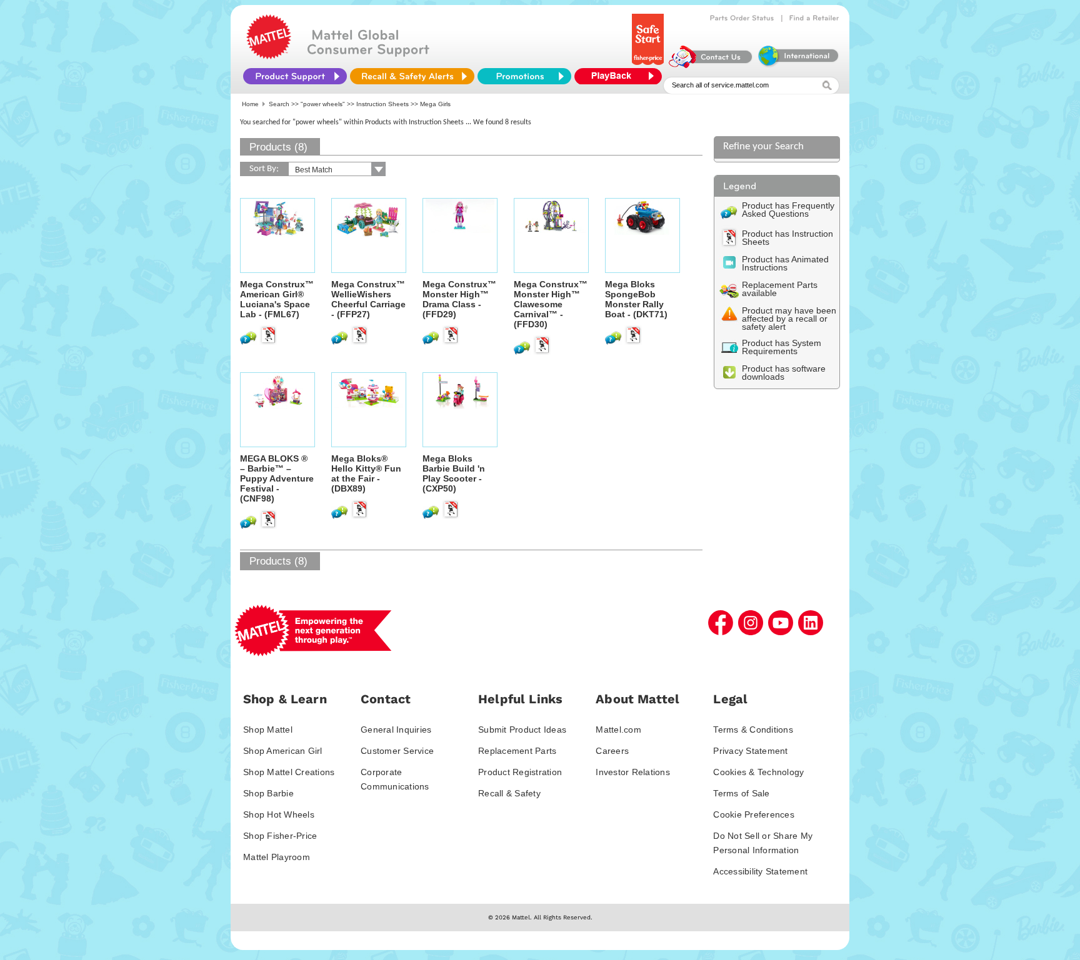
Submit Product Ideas (522, 730)
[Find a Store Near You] (814, 18)
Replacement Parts (517, 751)
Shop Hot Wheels (278, 814)
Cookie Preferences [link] (753, 814)
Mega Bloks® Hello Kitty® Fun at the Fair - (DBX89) (366, 473)
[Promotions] (524, 76)
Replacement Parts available (780, 289)
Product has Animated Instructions (785, 263)
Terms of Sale (741, 793)
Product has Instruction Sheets (787, 238)
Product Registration (520, 772)
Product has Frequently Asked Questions (788, 209)
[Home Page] (268, 56)
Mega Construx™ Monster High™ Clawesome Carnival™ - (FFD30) (551, 304)
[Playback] (621, 76)
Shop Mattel (267, 730)
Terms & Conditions (753, 730)
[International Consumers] (797, 65)
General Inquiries (396, 730)
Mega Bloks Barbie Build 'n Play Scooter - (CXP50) (453, 473)
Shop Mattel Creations (288, 772)
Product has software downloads (784, 373)
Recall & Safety (509, 793)
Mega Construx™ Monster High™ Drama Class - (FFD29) (459, 299)
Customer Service (397, 751)
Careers (612, 751)
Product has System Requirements (781, 347)
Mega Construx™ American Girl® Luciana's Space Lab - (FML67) (277, 299)
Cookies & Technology (758, 772)
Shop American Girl (282, 751)
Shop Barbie (268, 793)
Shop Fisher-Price (280, 836)
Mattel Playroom (276, 857)
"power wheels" (323, 104)
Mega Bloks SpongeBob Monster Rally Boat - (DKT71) (636, 299)
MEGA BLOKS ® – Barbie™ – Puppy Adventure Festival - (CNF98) (277, 478)
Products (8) (278, 147)
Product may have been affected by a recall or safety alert (789, 318)
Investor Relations (633, 772)
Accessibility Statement (760, 871)
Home (250, 104)
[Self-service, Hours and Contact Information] (711, 65)
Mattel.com (618, 730)
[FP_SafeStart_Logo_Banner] (649, 65)
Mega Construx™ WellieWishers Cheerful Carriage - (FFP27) (368, 299)
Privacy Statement (750, 751)
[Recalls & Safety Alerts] (412, 76)
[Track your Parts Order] (742, 18)
